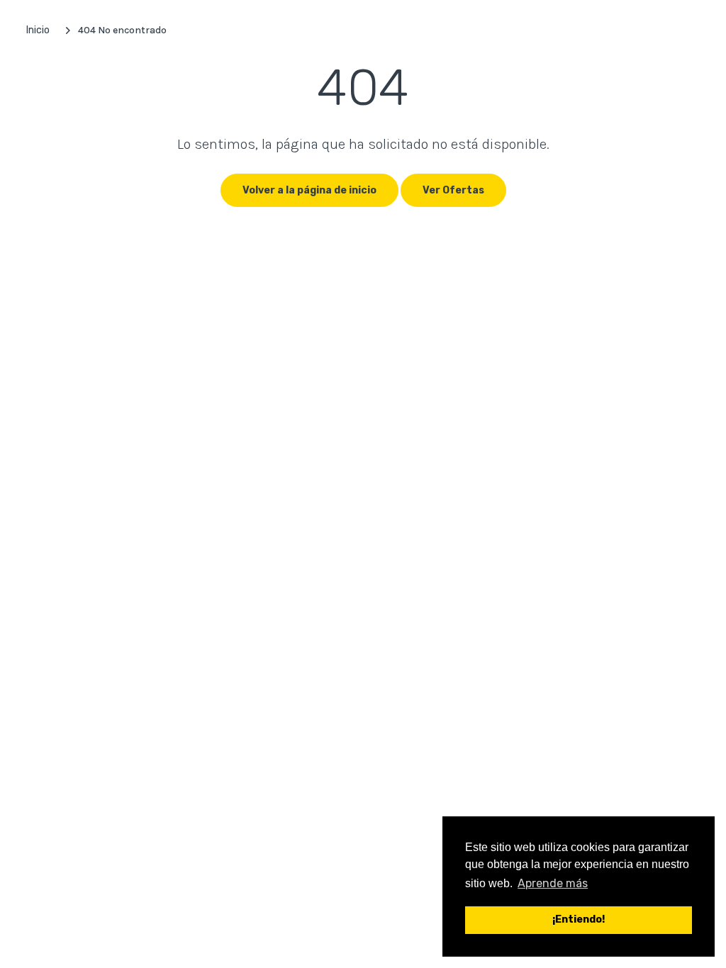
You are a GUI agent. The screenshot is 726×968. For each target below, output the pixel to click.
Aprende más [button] (553, 883)
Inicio (38, 30)
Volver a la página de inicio (309, 190)
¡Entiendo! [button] (578, 919)
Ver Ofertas (453, 190)
